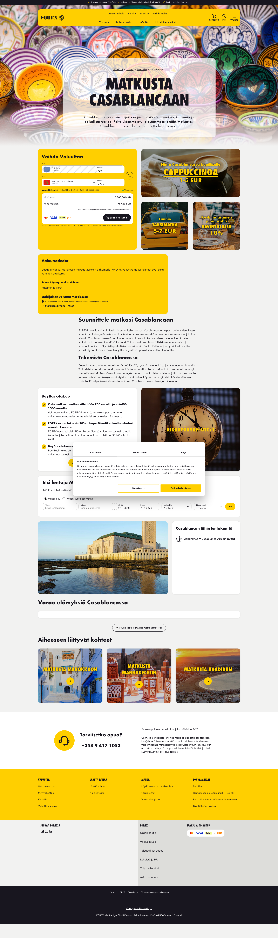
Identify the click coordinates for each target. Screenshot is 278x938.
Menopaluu (54, 498)
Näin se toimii (97, 792)
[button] (160, 13)
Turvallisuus (133, 892)
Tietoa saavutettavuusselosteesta (155, 892)
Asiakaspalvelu (116, 13)
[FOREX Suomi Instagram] (46, 832)
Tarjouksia (144, 13)
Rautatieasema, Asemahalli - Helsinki (213, 792)
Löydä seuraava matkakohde (157, 786)
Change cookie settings (139, 908)
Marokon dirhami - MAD (59, 305)
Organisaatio (148, 833)
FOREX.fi (118, 69)
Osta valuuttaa (46, 786)
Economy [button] (201, 508)
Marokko (142, 69)
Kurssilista (43, 799)
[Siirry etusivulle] (52, 17)
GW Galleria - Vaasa (204, 805)
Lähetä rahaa (125, 22)
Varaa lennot (148, 792)
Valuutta (104, 22)
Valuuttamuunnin (47, 805)
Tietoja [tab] (182, 452)
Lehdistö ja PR (149, 859)
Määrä (99, 167)
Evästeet (112, 892)
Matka (144, 22)
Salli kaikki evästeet (181, 488)
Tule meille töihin (150, 868)
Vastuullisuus (148, 841)
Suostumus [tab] (95, 452)
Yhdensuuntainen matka (80, 498)
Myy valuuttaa (46, 792)
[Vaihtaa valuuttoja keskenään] (129, 175)
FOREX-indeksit (165, 22)
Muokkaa (137, 488)
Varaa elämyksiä (150, 799)
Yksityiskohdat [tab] (139, 452)
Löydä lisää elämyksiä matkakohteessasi (140, 627)
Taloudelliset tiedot (151, 850)
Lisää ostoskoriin (118, 217)
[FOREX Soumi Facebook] (42, 832)
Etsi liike (132, 13)
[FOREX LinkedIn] (51, 832)
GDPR (122, 892)
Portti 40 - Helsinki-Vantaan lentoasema (215, 799)
